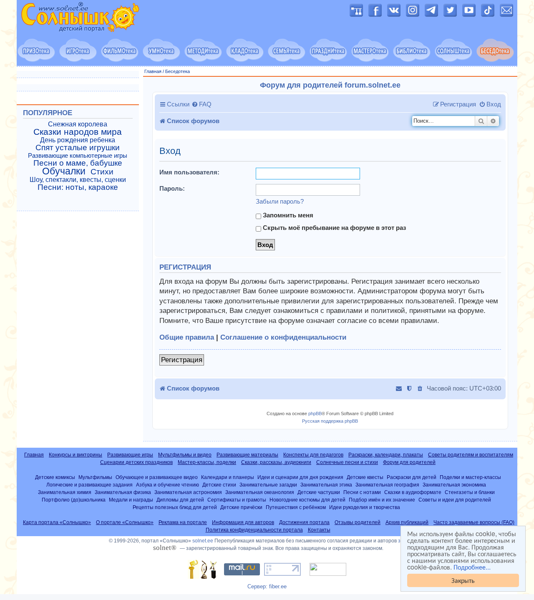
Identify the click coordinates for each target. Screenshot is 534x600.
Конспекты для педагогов (313, 455)
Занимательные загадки (268, 484)
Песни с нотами (362, 492)
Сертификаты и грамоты (236, 499)
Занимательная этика (326, 484)
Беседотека (177, 71)
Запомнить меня (287, 215)
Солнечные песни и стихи (347, 462)
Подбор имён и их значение (382, 499)
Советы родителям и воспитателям (470, 455)
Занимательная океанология (259, 492)
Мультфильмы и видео (185, 455)
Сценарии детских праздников (136, 462)
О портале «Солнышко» (125, 522)
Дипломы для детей (180, 499)
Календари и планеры (227, 477)
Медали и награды (131, 499)
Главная (152, 71)
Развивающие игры (130, 455)
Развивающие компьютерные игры (77, 155)
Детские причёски (241, 507)
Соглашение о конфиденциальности (283, 337)
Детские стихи (219, 484)
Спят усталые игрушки (77, 147)
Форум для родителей (409, 462)
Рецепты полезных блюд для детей (175, 507)
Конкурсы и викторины (75, 455)
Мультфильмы (95, 477)
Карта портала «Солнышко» (57, 522)
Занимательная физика (123, 492)
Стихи (102, 172)
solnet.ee (202, 541)
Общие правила (186, 337)
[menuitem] (201, 104)
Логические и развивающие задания (89, 484)
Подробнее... (472, 567)
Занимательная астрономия (188, 492)
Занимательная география (387, 484)
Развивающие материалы (247, 455)
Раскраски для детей (411, 477)
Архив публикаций (406, 522)
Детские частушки (318, 492)
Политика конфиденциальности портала (254, 530)
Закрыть (463, 580)
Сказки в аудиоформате (412, 492)
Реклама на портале (183, 522)
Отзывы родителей (357, 522)
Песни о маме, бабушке (77, 163)
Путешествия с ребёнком (296, 507)
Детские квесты (365, 477)
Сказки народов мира (77, 132)
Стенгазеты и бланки (470, 492)
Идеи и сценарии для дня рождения (300, 477)
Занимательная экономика (454, 484)
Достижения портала (304, 522)
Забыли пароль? (280, 201)
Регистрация (181, 360)
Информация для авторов (243, 522)
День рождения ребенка (77, 140)
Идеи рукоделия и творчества (364, 507)
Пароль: (172, 188)
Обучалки (64, 171)
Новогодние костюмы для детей (307, 499)
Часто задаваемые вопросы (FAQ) (473, 522)
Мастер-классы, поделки (207, 462)
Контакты (319, 530)
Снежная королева (77, 124)
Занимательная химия (64, 492)
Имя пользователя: (189, 172)
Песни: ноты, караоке (78, 187)
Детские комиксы (55, 477)
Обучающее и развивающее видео (157, 477)
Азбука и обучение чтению (167, 484)
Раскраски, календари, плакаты (385, 455)
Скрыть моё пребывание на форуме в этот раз (333, 227)
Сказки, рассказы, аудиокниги (276, 462)
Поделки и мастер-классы (470, 477)
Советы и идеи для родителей (454, 499)
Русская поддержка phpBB (330, 421)
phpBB (315, 413)
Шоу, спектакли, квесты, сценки (78, 179)
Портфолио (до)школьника (74, 499)
